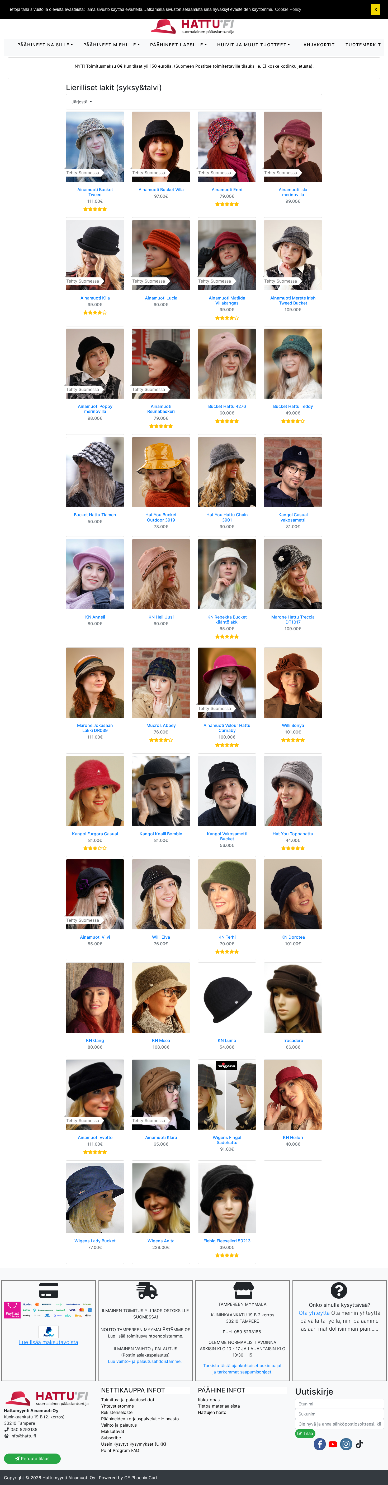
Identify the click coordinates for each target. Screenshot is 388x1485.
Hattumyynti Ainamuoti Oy (68, 1477)
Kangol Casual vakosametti (293, 517)
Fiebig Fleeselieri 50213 (227, 1240)
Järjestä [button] (80, 101)
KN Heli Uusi (161, 617)
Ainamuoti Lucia (161, 298)
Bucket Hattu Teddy (293, 406)
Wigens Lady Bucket (95, 1240)
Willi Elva (161, 937)
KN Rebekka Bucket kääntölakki (227, 619)
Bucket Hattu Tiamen (95, 514)
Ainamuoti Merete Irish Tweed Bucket (293, 300)
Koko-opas (209, 1399)
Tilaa (307, 1433)
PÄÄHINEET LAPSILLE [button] (177, 44)
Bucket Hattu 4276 (227, 406)
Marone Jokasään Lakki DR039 (95, 728)
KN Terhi (227, 937)
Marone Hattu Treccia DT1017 (293, 619)
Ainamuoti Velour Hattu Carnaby (227, 728)
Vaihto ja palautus (119, 1425)
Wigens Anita (161, 1240)
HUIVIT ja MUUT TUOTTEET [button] (252, 44)
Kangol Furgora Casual (95, 833)
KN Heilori (293, 1137)
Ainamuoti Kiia (95, 298)
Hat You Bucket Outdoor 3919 (161, 517)
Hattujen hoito (212, 1412)
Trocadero (293, 1040)
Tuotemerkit (363, 44)
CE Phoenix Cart (141, 1477)
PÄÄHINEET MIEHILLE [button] (109, 44)
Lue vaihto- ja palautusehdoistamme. (145, 1361)
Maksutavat (112, 1431)
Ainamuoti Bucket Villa (161, 189)
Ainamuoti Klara (161, 1137)
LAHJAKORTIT (317, 44)
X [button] (376, 9)
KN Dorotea (293, 937)
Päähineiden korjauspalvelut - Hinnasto (140, 1418)
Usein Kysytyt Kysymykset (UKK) (133, 1444)
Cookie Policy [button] (288, 9)
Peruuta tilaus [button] (35, 1458)
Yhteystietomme (117, 1406)
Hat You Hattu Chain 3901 (227, 517)
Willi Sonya (293, 725)
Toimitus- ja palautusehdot (127, 1399)
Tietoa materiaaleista (219, 1406)
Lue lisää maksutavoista (48, 1342)
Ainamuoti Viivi (95, 937)
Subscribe (111, 1437)
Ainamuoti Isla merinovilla (293, 192)
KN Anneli (95, 617)
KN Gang (95, 1040)
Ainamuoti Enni (227, 189)
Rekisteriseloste (117, 1412)
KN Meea (161, 1040)
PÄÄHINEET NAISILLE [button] (43, 44)
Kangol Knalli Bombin (161, 833)
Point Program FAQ (120, 1450)
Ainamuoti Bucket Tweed (95, 192)
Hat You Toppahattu (293, 833)
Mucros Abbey (161, 725)
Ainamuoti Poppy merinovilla (95, 409)
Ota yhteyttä (314, 1313)
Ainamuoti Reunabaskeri (161, 409)
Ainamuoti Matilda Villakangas (227, 300)
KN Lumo (227, 1040)
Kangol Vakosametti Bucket (227, 836)
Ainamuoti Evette (95, 1137)
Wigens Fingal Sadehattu (227, 1140)
